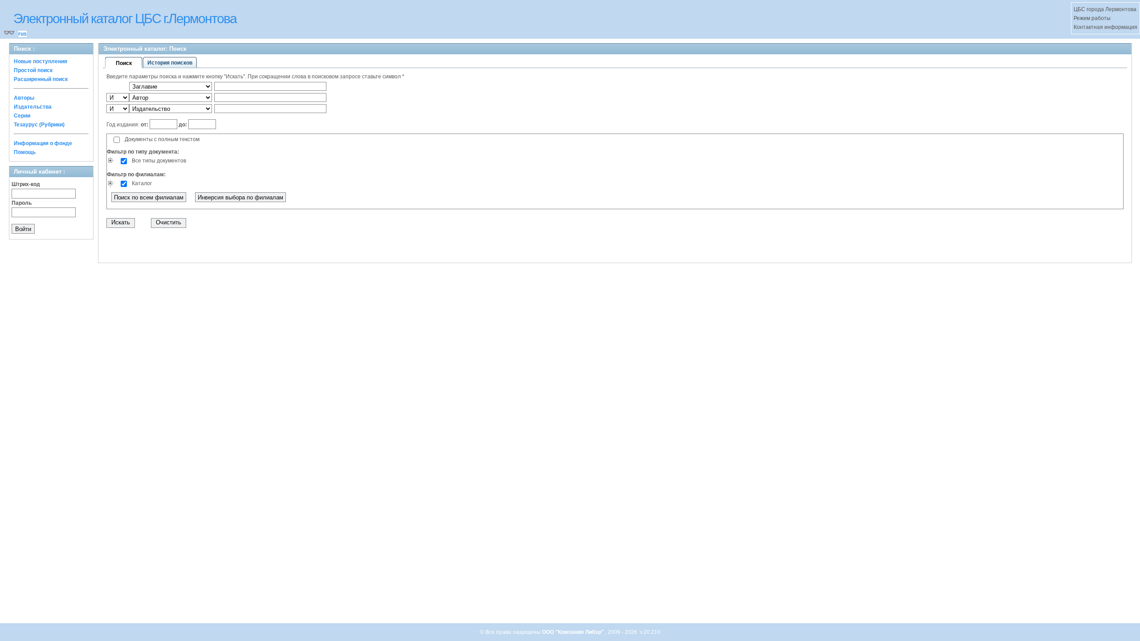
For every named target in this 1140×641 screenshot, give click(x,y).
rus (22, 34)
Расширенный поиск (41, 79)
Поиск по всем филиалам (148, 197)
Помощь (25, 152)
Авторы (24, 98)
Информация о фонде (43, 143)
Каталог (142, 183)
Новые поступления (40, 61)
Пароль (22, 203)
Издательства (33, 107)
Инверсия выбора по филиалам (240, 197)
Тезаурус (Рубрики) (39, 125)
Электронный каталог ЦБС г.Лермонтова (124, 18)
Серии (22, 116)
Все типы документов (159, 161)
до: (182, 125)
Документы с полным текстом (162, 139)
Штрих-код (26, 184)
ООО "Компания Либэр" (573, 632)
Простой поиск (33, 70)
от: (145, 125)
